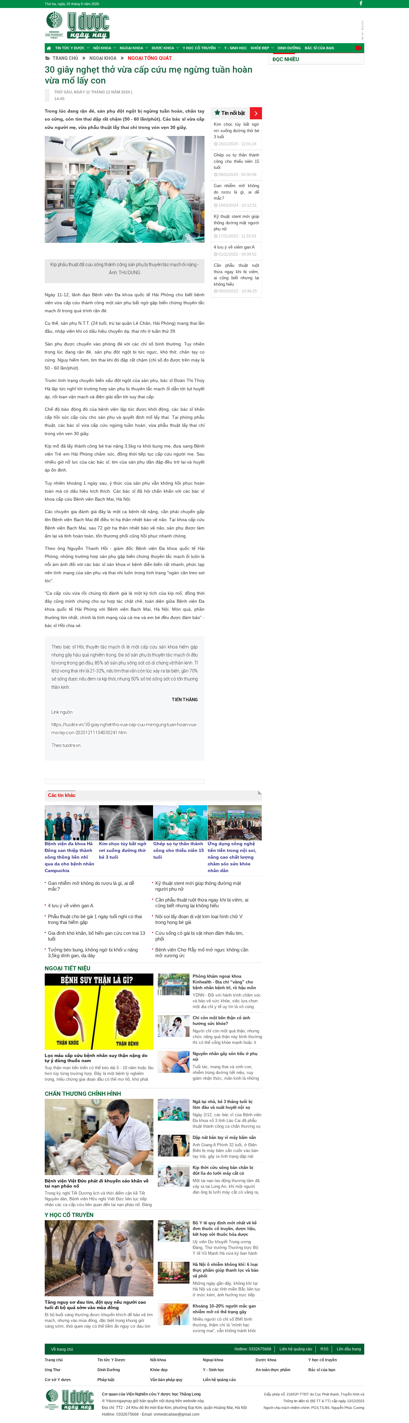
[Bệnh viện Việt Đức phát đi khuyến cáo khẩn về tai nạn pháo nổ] (99, 1173)
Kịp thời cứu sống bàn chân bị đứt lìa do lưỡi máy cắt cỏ (223, 1170)
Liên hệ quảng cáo (296, 1349)
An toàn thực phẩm (273, 1370)
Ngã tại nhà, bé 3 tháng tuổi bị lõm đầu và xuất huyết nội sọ (222, 1104)
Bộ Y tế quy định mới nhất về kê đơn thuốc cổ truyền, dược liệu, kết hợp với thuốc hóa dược (225, 1228)
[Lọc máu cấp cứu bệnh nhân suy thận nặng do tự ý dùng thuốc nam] (99, 1048)
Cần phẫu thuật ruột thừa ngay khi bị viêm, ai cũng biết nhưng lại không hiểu (201, 902)
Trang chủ (65, 58)
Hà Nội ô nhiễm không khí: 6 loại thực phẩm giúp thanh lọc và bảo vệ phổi (226, 1270)
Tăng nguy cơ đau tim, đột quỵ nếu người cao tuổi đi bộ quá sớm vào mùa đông (95, 1305)
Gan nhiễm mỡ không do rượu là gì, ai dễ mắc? (236, 192)
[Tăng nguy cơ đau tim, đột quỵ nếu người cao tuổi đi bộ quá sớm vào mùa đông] (99, 1294)
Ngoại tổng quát (150, 58)
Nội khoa (102, 48)
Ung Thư (52, 1370)
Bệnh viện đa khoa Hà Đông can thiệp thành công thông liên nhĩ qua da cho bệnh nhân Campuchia (69, 857)
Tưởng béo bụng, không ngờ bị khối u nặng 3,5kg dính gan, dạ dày (93, 952)
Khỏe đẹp (260, 48)
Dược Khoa (163, 48)
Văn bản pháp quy (166, 1380)
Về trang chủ (62, 1349)
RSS (324, 1349)
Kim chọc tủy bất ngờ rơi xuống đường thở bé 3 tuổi (236, 130)
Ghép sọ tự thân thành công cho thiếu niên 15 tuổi (236, 161)
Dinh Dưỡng (289, 48)
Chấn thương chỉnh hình (83, 1093)
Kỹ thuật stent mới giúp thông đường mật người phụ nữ (236, 222)
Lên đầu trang (349, 1349)
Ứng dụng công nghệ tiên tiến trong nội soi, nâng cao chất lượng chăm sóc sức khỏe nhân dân (232, 857)
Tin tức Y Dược (70, 48)
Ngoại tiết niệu (67, 968)
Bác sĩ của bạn (319, 48)
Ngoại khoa (131, 48)
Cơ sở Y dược (58, 1380)
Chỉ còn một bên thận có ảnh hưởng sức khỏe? (221, 1020)
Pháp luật (105, 1380)
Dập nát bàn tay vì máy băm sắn (224, 1137)
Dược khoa (266, 1360)
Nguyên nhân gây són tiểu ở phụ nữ (225, 1056)
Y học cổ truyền (199, 48)
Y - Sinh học (235, 48)
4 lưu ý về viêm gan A (234, 247)
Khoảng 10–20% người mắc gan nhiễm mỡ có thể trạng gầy (224, 1309)
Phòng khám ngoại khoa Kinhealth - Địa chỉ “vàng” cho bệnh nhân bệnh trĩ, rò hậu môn (224, 982)
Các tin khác (61, 795)
